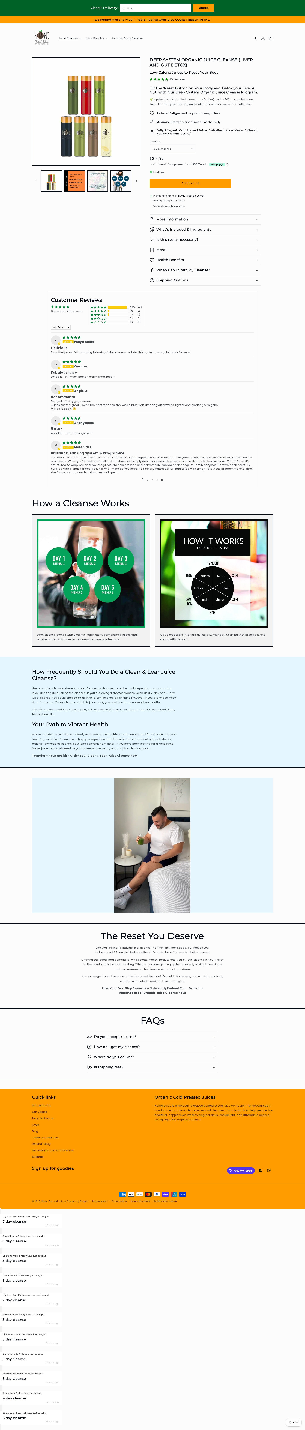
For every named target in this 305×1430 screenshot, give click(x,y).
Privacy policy (119, 1201)
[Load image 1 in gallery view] (51, 181)
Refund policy (100, 1201)
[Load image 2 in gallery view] (74, 181)
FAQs (35, 1124)
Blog (35, 1131)
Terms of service (140, 1201)
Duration (155, 141)
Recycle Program (43, 1118)
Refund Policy (41, 1144)
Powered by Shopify (78, 1201)
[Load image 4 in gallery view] (120, 181)
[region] (152, 19)
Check (204, 8)
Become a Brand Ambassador (53, 1150)
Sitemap (38, 1157)
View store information (169, 206)
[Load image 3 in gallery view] (97, 181)
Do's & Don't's (41, 1105)
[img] (72, 337)
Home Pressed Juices (53, 1201)
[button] (69, 38)
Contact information (165, 1201)
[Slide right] (136, 181)
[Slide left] (36, 181)
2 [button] (148, 480)
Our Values (39, 1112)
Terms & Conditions (45, 1137)
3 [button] (152, 480)
